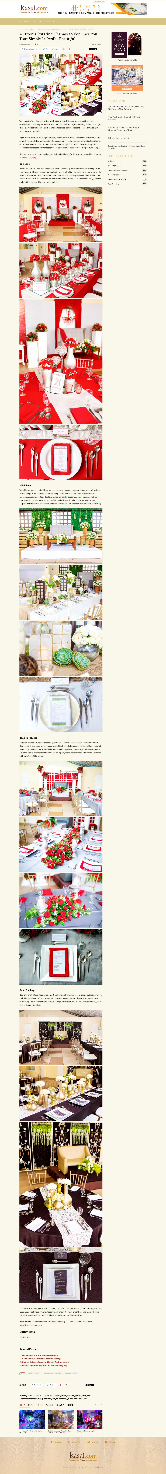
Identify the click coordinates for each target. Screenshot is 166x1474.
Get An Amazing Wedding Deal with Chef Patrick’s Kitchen (59, 1432)
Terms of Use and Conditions (91, 1467)
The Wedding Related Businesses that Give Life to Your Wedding (126, 107)
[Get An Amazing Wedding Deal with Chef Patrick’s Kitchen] (61, 1419)
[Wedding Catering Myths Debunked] (89, 1419)
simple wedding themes (52, 1374)
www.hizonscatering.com (30, 1325)
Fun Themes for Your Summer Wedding (40, 1355)
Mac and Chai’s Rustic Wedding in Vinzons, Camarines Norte (123, 128)
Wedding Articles (124, 175)
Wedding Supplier (124, 166)
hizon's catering (34, 1374)
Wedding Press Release (124, 170)
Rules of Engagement (118, 138)
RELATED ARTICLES (30, 1405)
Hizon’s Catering (29, 157)
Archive (124, 161)
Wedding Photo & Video (124, 179)
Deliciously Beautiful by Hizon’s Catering (41, 1358)
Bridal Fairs (51, 21)
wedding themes (71, 1374)
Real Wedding (124, 184)
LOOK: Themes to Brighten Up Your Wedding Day (44, 1365)
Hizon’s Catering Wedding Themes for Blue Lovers (45, 1362)
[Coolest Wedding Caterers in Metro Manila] (32, 1419)
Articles (38, 21)
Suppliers (23, 21)
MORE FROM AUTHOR (60, 1405)
